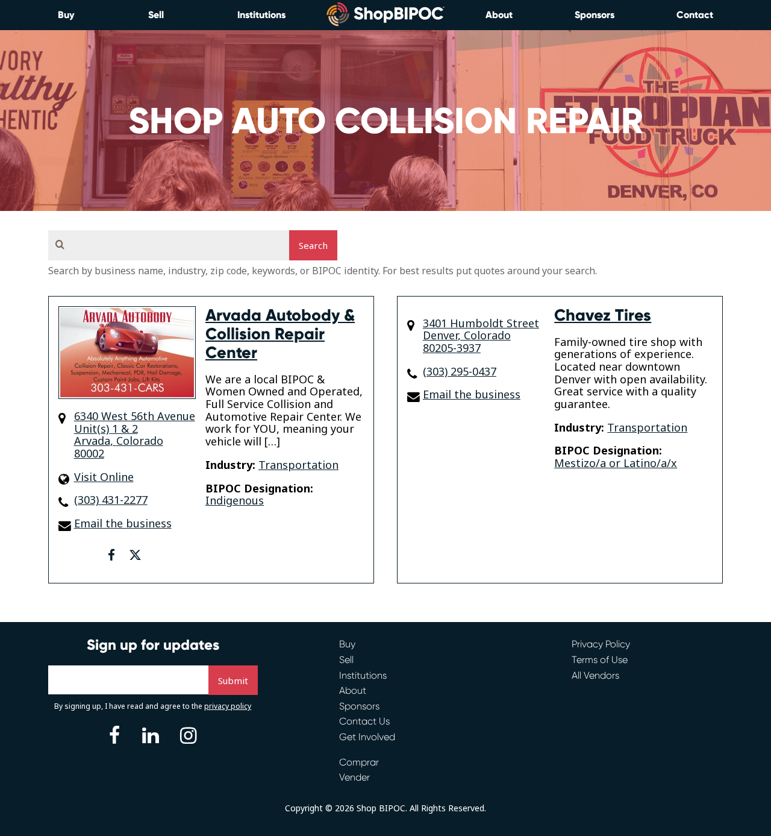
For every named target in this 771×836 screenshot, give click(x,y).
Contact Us (364, 721)
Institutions (261, 14)
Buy (66, 14)
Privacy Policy (601, 644)
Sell (156, 14)
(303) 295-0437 (459, 371)
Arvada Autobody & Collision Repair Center (280, 334)
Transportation (298, 464)
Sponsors (594, 14)
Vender (354, 777)
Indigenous (234, 500)
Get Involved (367, 737)
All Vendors (595, 675)
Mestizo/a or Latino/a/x (615, 463)
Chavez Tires (602, 315)
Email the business (123, 523)
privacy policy (227, 706)
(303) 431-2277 (111, 500)
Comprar (359, 762)
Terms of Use (600, 659)
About (499, 14)
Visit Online (104, 477)
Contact (694, 14)
